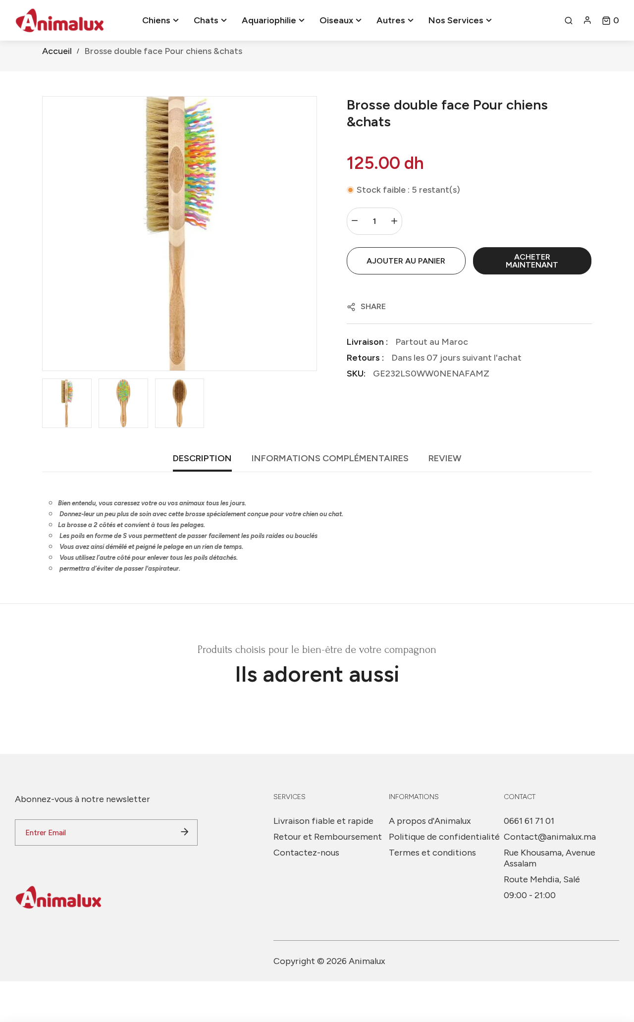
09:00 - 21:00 (530, 895)
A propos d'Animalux (430, 820)
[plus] (394, 221)
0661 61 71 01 (529, 820)
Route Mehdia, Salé (542, 879)
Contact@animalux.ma (550, 836)
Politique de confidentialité (444, 836)
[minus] (354, 221)
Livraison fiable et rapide (323, 820)
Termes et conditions (432, 852)
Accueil (57, 51)
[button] (610, 20)
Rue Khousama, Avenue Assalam (549, 858)
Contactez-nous (306, 852)
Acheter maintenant (532, 260)
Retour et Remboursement (327, 836)
